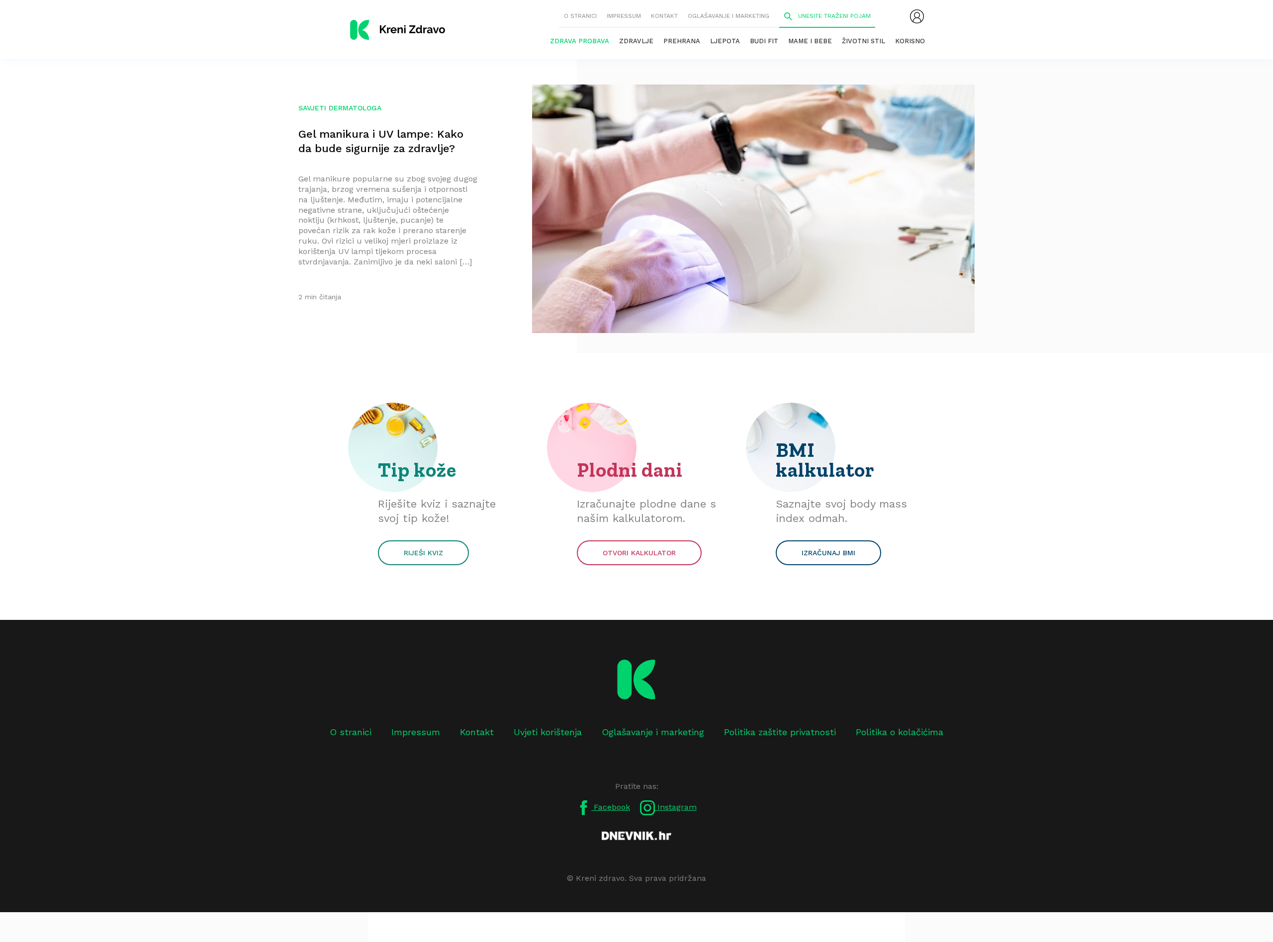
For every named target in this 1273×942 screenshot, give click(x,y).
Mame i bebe (810, 41)
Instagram (676, 807)
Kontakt (664, 15)
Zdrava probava (579, 41)
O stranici (580, 15)
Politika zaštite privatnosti (780, 732)
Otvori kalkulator (639, 553)
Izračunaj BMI (828, 553)
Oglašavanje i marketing (728, 15)
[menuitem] (917, 16)
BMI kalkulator (825, 460)
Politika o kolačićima (899, 732)
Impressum (624, 15)
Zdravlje (636, 41)
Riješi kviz (423, 553)
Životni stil (863, 41)
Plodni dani (630, 470)
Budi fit (764, 41)
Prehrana (681, 41)
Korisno (910, 41)
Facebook (610, 807)
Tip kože (417, 470)
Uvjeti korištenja (548, 732)
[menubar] (917, 16)
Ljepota (725, 41)
